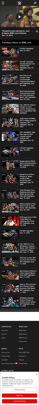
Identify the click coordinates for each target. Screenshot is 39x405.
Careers (3, 334)
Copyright (4, 360)
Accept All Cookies (20, 401)
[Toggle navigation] (3, 3)
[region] (19, 388)
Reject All (19, 395)
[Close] (36, 374)
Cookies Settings (19, 389)
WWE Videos (23, 334)
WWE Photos (23, 338)
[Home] (19, 3)
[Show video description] (32, 31)
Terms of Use (5, 352)
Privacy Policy (5, 356)
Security (21, 360)
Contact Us (22, 356)
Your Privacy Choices (5, 363)
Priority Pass (23, 341)
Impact (3, 338)
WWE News (22, 330)
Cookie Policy (23, 363)
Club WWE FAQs (23, 352)
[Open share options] (37, 31)
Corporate (4, 330)
